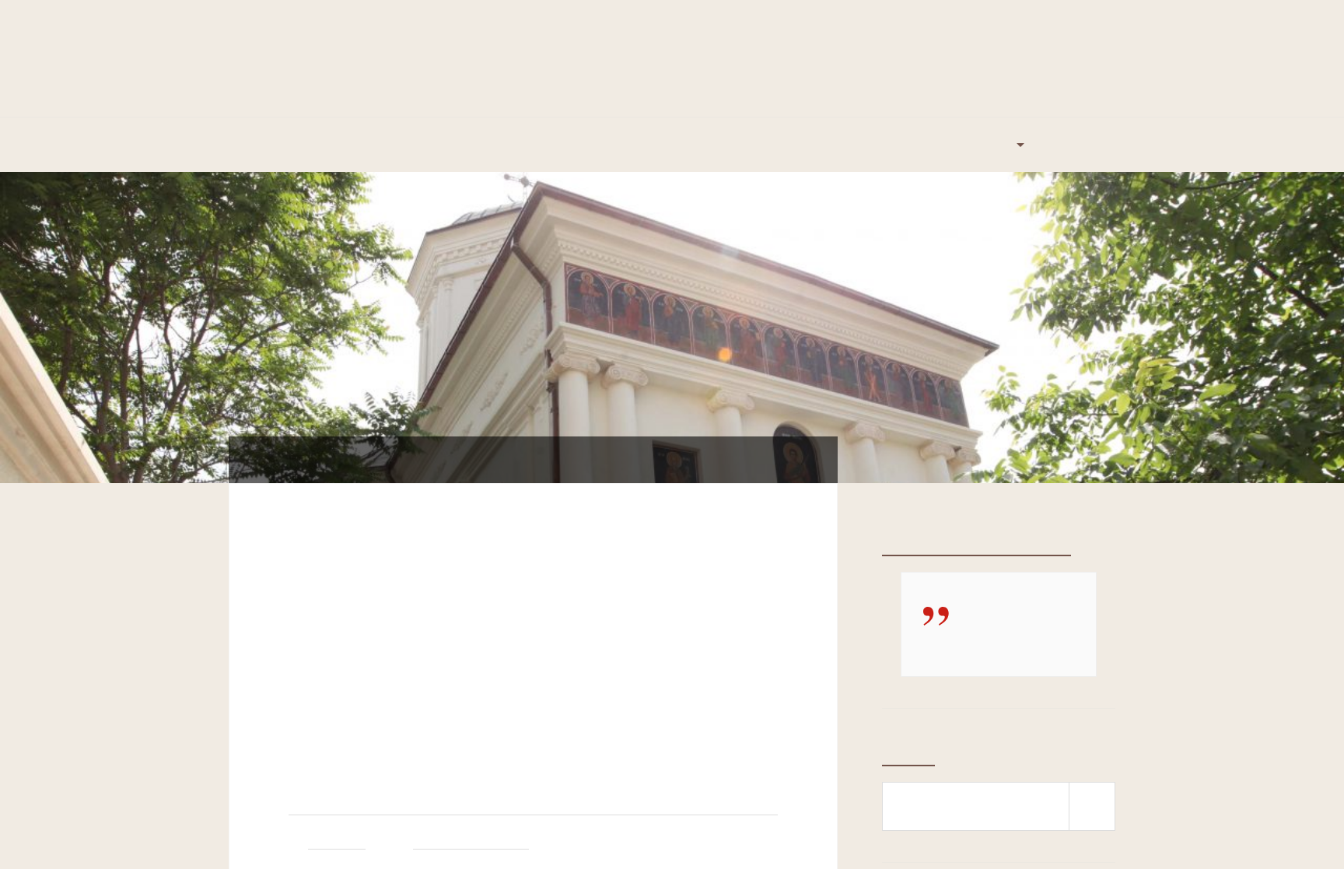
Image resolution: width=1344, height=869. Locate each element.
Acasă (263, 144)
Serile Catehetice (847, 144)
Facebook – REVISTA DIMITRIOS (976, 544)
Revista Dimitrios (730, 144)
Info (1000, 144)
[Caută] (1092, 807)
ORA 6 (939, 144)
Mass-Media (623, 144)
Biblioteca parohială (510, 144)
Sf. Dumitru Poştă (471, 842)
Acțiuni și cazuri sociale (370, 144)
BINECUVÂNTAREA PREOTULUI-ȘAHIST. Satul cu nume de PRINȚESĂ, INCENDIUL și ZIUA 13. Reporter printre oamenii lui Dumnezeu (525, 664)
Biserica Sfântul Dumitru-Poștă (672, 43)
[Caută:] (998, 807)
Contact (1077, 144)
